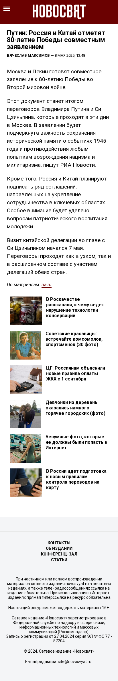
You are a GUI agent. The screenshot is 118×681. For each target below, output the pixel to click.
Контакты (59, 543)
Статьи (59, 560)
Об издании (59, 548)
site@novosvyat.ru (74, 661)
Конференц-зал (59, 554)
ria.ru (47, 284)
